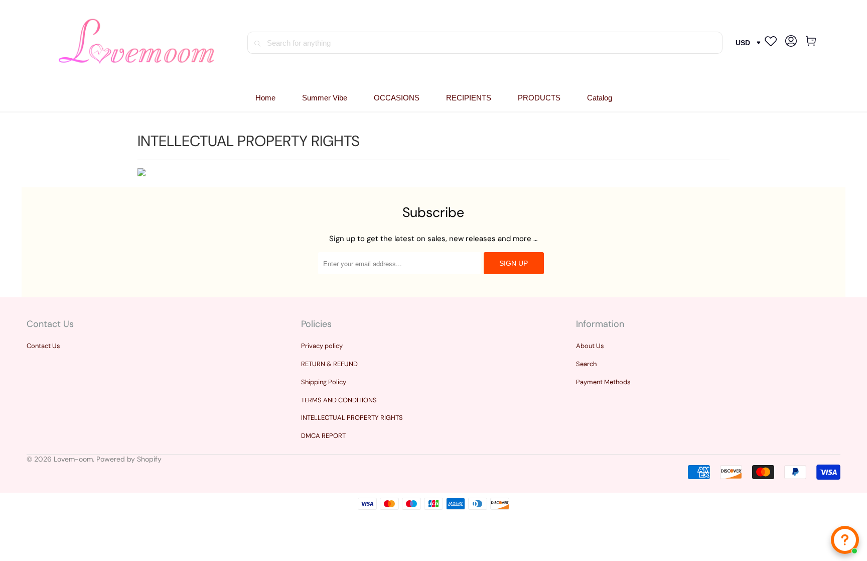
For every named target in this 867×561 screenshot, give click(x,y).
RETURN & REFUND (329, 364)
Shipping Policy (323, 382)
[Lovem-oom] (136, 43)
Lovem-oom (73, 459)
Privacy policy (322, 346)
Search (586, 364)
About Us (590, 346)
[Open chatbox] (845, 540)
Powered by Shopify (129, 459)
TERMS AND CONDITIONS (339, 400)
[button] (396, 98)
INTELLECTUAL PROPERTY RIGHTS (352, 417)
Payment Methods (603, 382)
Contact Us (43, 346)
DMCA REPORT (323, 435)
